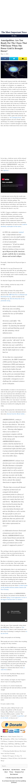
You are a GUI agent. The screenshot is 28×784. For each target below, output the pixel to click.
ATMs (12, 739)
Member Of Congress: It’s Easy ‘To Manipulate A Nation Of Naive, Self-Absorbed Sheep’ (13, 758)
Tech (18, 736)
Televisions (17, 746)
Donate (23, 769)
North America (9, 746)
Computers (11, 741)
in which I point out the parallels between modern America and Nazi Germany (14, 587)
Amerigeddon (6, 739)
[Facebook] (5, 58)
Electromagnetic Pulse (21, 741)
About (6, 772)
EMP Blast (11, 744)
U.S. (21, 736)
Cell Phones (4, 741)
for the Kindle (4, 718)
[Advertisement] (14, 15)
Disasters (5, 736)
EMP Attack (4, 744)
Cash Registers (22, 739)
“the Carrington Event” (15, 117)
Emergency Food (19, 772)
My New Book (6, 769)
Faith (9, 736)
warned (21, 232)
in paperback (20, 716)
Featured (14, 736)
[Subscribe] (22, 58)
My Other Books (16, 769)
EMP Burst (18, 744)
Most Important (14, 774)
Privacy (11, 772)
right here (6, 170)
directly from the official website (16, 414)
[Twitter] (14, 58)
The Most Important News (14, 32)
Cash (16, 739)
